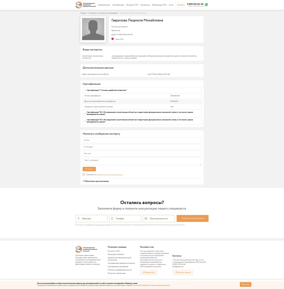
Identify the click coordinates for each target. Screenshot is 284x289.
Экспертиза (145, 5)
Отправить (89, 169)
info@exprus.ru (178, 266)
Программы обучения (116, 254)
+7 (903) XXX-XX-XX (122, 34)
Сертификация (118, 5)
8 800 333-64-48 (195, 4)
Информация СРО (159, 5)
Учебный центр (104, 5)
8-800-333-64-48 (178, 264)
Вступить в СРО (114, 251)
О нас (171, 5)
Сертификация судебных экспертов (121, 263)
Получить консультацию (192, 218)
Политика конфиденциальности (120, 270)
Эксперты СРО (132, 5)
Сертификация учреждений (118, 266)
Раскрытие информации (117, 273)
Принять (246, 284)
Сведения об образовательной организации (119, 259)
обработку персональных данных (109, 174)
